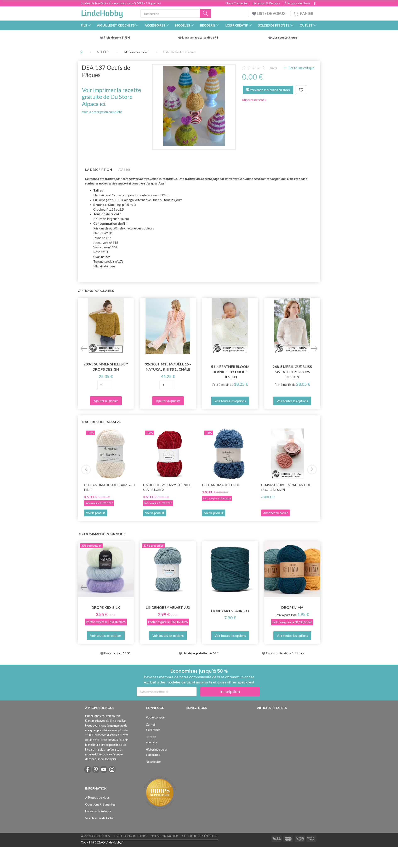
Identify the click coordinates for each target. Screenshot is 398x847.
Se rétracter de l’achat (100, 818)
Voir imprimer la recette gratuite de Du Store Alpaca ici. (111, 96)
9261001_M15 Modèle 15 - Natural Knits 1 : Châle (168, 366)
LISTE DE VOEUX (271, 13)
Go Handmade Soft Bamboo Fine (109, 487)
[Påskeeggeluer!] (194, 106)
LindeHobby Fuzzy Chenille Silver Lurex (167, 487)
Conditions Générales (200, 836)
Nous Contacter (236, 3)
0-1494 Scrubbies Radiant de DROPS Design (286, 487)
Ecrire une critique (301, 68)
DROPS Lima (292, 607)
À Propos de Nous (297, 3)
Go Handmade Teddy (221, 485)
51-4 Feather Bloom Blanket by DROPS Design (230, 371)
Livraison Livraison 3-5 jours (285, 653)
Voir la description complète (102, 112)
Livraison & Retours (266, 3)
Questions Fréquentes (100, 804)
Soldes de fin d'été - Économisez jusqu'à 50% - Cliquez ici (121, 3)
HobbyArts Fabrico (230, 611)
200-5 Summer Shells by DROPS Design (106, 366)
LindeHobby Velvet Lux (168, 607)
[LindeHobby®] (102, 12)
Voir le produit (95, 513)
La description (98, 169)
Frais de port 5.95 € (117, 37)
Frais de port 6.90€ (117, 653)
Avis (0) (124, 169)
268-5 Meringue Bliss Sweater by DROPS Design (292, 371)
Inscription (230, 691)
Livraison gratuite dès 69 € (201, 37)
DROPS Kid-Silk (105, 607)
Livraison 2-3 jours (284, 37)
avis (273, 68)
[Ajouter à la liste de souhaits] (301, 89)
